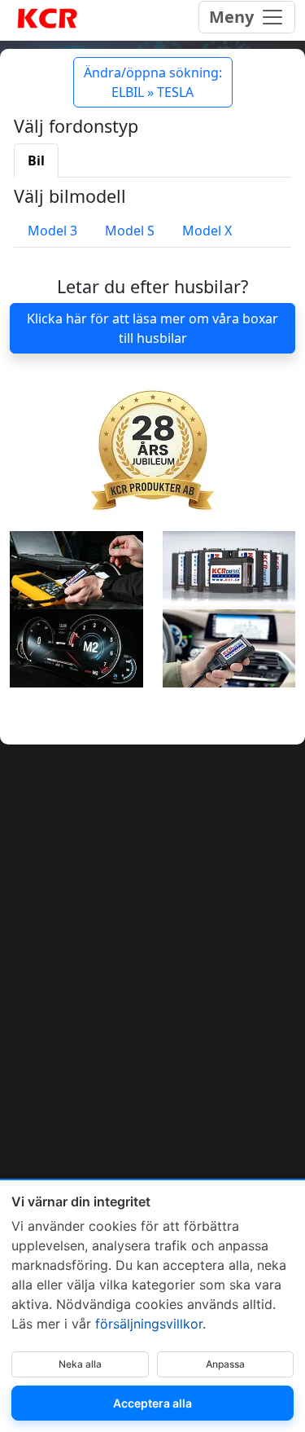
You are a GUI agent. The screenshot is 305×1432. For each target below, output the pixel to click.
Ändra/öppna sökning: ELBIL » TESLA (153, 82)
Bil (36, 160)
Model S (130, 230)
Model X (207, 230)
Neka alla (80, 1364)
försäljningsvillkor (149, 1324)
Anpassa (225, 1364)
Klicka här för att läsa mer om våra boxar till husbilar (152, 328)
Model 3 (52, 230)
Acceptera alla (152, 1403)
